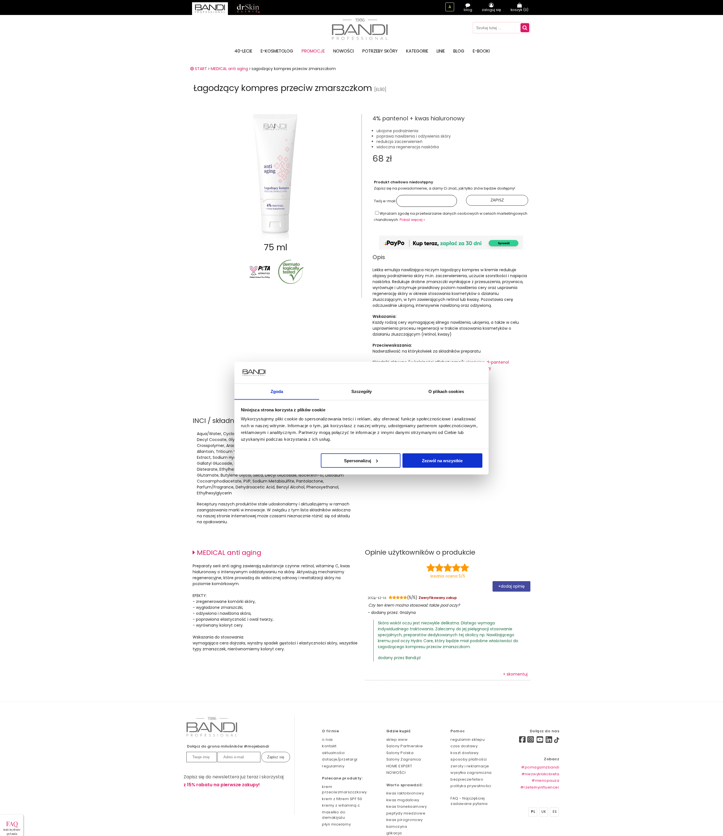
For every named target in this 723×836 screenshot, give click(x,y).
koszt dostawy (464, 752)
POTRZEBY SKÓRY (380, 51)
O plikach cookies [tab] (446, 391)
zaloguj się (491, 9)
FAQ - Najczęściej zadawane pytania (468, 801)
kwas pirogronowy (404, 819)
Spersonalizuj (357, 460)
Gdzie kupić (398, 731)
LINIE (441, 51)
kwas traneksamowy (406, 806)
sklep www (397, 739)
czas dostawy (464, 746)
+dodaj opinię (511, 586)
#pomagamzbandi (540, 767)
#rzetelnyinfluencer (539, 787)
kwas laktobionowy (405, 793)
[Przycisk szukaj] (525, 27)
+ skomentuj (515, 674)
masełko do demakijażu (333, 814)
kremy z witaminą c (341, 805)
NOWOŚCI (343, 51)
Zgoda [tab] (277, 391)
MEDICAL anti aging (229, 68)
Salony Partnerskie (404, 746)
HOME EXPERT (399, 766)
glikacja (394, 833)
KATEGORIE (417, 51)
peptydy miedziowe (406, 813)
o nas (327, 739)
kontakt (329, 746)
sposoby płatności (468, 759)
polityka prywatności (470, 786)
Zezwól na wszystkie (442, 460)
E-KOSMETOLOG (277, 51)
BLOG (458, 51)
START (200, 68)
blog (468, 9)
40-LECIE (243, 51)
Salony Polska (400, 752)
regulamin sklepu (467, 739)
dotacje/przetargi (340, 759)
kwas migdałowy (402, 800)
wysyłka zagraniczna (471, 772)
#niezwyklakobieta (540, 774)
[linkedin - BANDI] (549, 740)
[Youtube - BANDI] (540, 740)
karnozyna (396, 826)
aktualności (333, 752)
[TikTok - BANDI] (556, 741)
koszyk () (519, 9)
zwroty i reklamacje (469, 766)
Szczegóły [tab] (361, 391)
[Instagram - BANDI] (530, 740)
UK (543, 811)
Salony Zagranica (403, 759)
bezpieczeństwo (466, 779)
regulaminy (333, 766)
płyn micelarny (336, 824)
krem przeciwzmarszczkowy (344, 789)
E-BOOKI (481, 51)
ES (555, 811)
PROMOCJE (313, 51)
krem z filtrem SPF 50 (342, 799)
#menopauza (545, 780)
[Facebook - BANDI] (512, 740)
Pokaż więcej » (412, 219)
